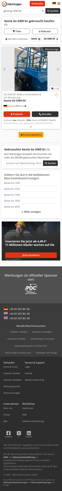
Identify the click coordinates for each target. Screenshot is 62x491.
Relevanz (45, 31)
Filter (18, 31)
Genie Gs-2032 (12, 206)
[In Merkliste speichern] (56, 95)
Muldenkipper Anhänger (43, 338)
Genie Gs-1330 (12, 183)
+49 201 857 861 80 (19, 309)
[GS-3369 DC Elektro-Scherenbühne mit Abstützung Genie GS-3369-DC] (31, 69)
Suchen (54, 10)
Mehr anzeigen (32, 211)
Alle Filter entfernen (17, 39)
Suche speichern (32, 134)
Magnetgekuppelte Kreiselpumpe (31, 345)
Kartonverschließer (16, 338)
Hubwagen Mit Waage (46, 352)
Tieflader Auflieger (19, 331)
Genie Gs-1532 (12, 188)
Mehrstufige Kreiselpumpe (18, 352)
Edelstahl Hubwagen (42, 331)
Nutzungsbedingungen (41, 482)
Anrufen (46, 114)
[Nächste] (58, 69)
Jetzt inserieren (31, 255)
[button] (58, 3)
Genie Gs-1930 (12, 194)
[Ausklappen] (31, 126)
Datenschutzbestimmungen (15, 482)
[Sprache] (54, 3)
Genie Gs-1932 (12, 200)
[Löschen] (43, 11)
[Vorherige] (4, 69)
